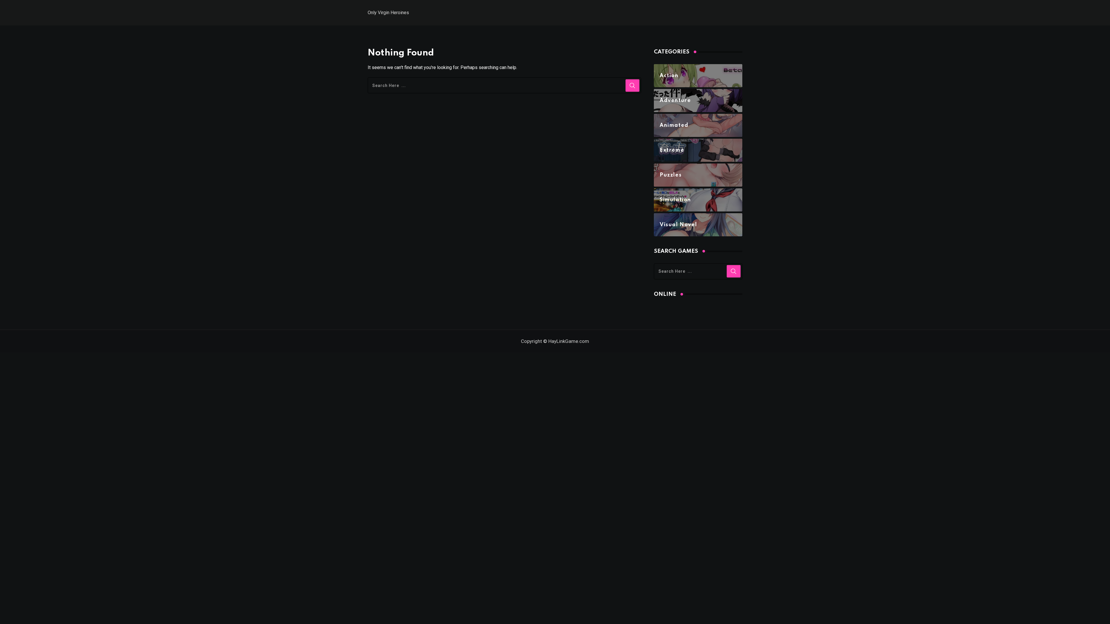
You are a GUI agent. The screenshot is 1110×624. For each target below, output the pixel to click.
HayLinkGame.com (568, 341)
